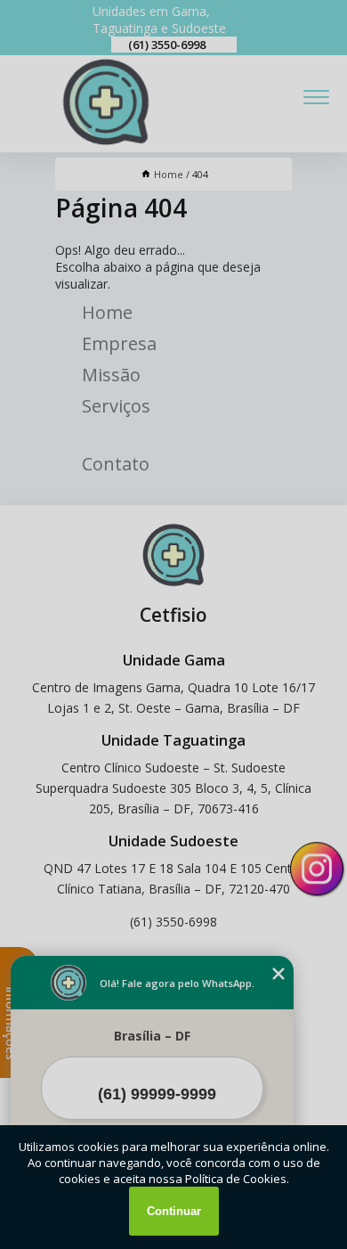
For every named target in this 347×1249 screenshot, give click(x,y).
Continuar (174, 1211)
